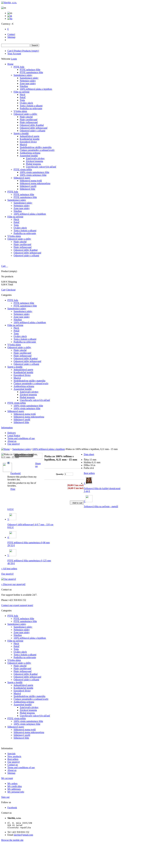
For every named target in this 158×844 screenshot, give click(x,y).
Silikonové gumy (22, 178)
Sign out (5, 797)
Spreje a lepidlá (21, 133)
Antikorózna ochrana (30, 153)
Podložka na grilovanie (31, 108)
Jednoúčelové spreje (29, 136)
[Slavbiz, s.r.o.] (9, 2)
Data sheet (89, 454)
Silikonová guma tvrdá (31, 180)
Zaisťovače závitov (35, 158)
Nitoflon (24, 86)
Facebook (12, 807)
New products (14, 756)
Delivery (11, 432)
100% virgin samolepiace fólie (34, 172)
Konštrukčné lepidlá (29, 139)
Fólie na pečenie (21, 91)
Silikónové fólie (27, 189)
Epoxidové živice (28, 141)
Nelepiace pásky (28, 80)
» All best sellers (9, 568)
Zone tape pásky (28, 83)
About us (11, 441)
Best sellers (89, 473)
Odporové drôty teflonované (33, 128)
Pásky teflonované (29, 122)
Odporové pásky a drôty (25, 114)
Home (10, 64)
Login (14, 58)
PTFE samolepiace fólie (31, 72)
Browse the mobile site (12, 840)
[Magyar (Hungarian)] (9, 18)
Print (12, 489)
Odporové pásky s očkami (32, 130)
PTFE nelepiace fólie (30, 69)
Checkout (10, 289)
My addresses (14, 789)
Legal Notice (13, 435)
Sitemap (11, 37)
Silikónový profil (28, 186)
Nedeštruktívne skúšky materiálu (36, 147)
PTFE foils (19, 67)
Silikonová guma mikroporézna (35, 183)
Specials (11, 753)
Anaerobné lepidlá (29, 155)
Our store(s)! (13, 444)
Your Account (14, 53)
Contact (11, 34)
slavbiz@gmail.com (23, 835)
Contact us (12, 764)
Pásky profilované (28, 119)
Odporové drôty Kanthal (32, 125)
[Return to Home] (5, 449)
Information (7, 427)
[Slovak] (9, 15)
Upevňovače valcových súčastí (41, 166)
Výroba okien (20, 111)
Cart (23, 50)
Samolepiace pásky (23, 75)
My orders (12, 783)
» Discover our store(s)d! (13, 584)
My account (7, 778)
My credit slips (14, 786)
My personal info (15, 792)
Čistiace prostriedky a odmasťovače (37, 150)
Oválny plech (26, 103)
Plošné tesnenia (33, 164)
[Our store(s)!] (8, 579)
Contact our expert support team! (17, 605)
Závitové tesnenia (34, 161)
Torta (22, 100)
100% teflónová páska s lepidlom (36, 89)
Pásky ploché (26, 116)
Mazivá (23, 144)
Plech (22, 94)
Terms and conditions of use (21, 438)
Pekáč (23, 97)
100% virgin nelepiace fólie (33, 175)
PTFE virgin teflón (23, 169)
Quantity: (60, 474)
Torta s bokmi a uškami (31, 105)
